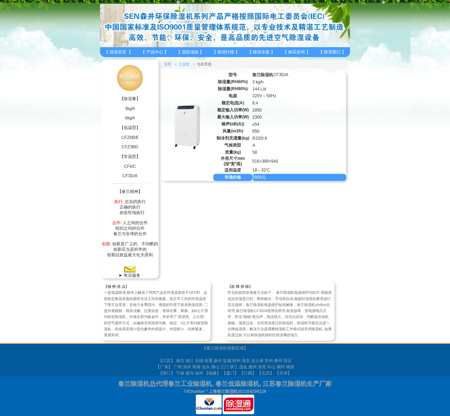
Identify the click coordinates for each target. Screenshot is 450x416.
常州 (269, 360)
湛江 (234, 367)
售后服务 (132, 275)
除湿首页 (118, 52)
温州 (199, 373)
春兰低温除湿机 (237, 383)
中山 (271, 367)
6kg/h (130, 118)
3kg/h (130, 108)
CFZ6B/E (130, 137)
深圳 (187, 367)
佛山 (215, 367)
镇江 (189, 360)
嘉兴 (189, 373)
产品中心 (154, 52)
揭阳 (290, 367)
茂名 (243, 367)
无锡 (199, 360)
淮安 (246, 360)
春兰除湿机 (216, 348)
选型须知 (190, 52)
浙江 (166, 373)
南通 (208, 360)
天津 (283, 373)
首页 (167, 64)
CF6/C (130, 166)
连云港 (257, 360)
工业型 (184, 64)
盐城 (227, 360)
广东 (164, 367)
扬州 (218, 360)
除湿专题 (261, 52)
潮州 (281, 367)
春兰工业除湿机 (190, 383)
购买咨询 (296, 52)
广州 (177, 367)
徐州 (236, 360)
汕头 (206, 367)
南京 (180, 360)
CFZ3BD (130, 147)
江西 (248, 373)
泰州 (278, 360)
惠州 (252, 367)
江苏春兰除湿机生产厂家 (297, 383)
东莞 (262, 367)
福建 (212, 373)
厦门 (230, 373)
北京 (265, 373)
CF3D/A (130, 176)
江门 (224, 367)
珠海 (196, 367)
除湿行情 (225, 52)
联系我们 (332, 52)
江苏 (166, 360)
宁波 (180, 373)
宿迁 (287, 360)
